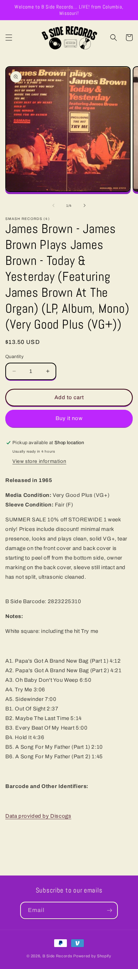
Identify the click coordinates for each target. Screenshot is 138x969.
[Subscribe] (109, 910)
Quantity (14, 356)
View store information (39, 461)
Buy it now (69, 418)
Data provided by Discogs (38, 816)
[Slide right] (84, 205)
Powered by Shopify (92, 956)
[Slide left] (53, 205)
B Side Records (57, 956)
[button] (9, 37)
